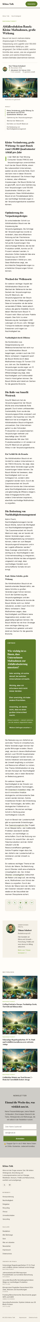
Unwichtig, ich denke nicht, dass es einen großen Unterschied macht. (18, 711)
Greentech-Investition (17, 790)
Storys (5, 1212)
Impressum (7, 1250)
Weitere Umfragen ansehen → (20, 727)
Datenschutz (7, 1254)
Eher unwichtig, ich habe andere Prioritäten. (19, 698)
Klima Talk (8, 4)
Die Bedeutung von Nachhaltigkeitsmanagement (16, 128)
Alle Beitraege (8, 1235)
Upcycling (6, 1219)
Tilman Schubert (18, 66)
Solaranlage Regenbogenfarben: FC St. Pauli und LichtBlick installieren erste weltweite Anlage (19, 1042)
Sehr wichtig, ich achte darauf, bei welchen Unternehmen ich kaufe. (19, 676)
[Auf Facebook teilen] (20, 903)
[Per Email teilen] (32, 903)
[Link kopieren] (20, 907)
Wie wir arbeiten (8, 1242)
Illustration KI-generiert (12, 99)
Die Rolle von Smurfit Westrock (17, 124)
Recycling (6, 1208)
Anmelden (20, 1139)
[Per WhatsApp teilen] (9, 903)
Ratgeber (6, 1204)
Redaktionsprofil (24, 933)
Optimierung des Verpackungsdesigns (19, 117)
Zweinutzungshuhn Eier (18, 825)
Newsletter (31, 4)
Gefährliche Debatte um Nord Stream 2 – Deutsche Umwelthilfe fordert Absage (18, 1078)
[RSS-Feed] (4, 1185)
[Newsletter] (10, 1185)
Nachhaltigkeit (16, 16)
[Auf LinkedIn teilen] (26, 903)
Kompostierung (8, 1197)
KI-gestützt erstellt (29, 72)
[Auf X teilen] (15, 903)
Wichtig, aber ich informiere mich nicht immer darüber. (18, 688)
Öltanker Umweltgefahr (15, 875)
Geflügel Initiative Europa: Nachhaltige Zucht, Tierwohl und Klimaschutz (20, 1005)
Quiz (4, 1239)
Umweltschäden (9, 1215)
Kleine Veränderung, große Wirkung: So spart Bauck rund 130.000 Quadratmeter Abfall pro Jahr (20, 112)
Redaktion (6, 1231)
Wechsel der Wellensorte (15, 121)
